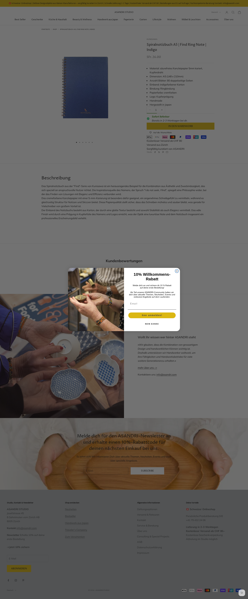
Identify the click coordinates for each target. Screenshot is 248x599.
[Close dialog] (177, 271)
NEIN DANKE (152, 324)
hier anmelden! (152, 315)
